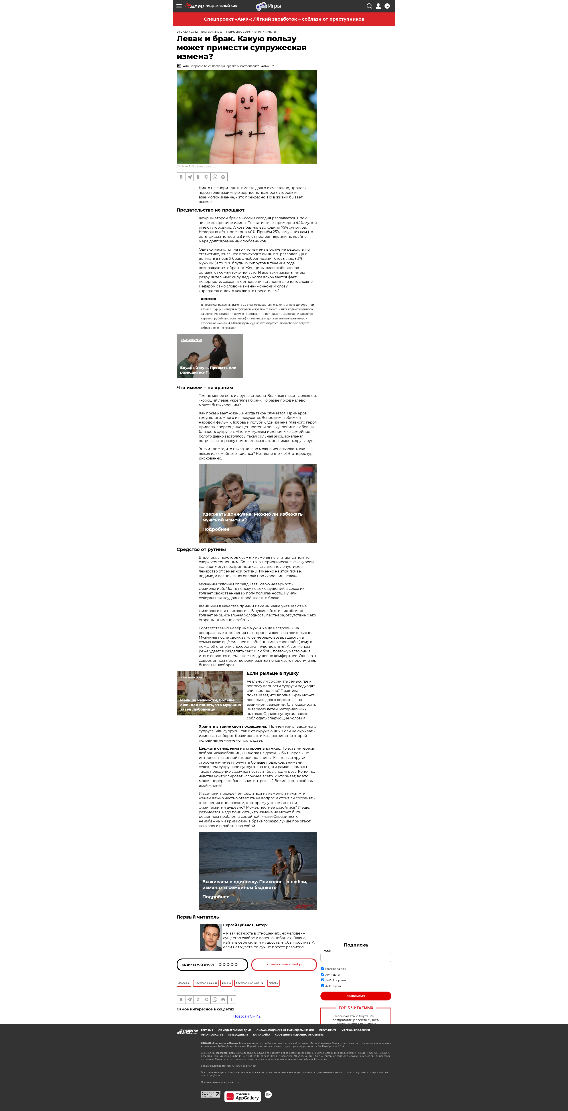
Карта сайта (261, 1034)
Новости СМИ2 (246, 1016)
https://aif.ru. (213, 1075)
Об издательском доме (234, 1030)
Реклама (207, 1030)
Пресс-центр (327, 1030)
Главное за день (336, 968)
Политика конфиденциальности (220, 1082)
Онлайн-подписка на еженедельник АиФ (285, 1030)
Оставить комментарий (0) (284, 964)
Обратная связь (212, 1034)
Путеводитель (238, 1034)
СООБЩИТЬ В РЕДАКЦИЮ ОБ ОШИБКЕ (299, 1034)
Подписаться (356, 996)
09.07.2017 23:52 (187, 31)
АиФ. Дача (332, 974)
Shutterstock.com (204, 166)
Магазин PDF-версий (355, 1030)
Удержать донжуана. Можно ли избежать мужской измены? (252, 517)
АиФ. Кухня (333, 986)
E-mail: (325, 951)
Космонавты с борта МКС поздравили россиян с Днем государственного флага (355, 1020)
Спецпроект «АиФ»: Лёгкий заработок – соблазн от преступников (284, 19)
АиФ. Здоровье (335, 980)
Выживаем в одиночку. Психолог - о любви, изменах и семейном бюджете (254, 884)
